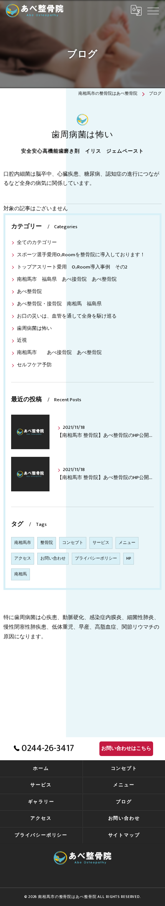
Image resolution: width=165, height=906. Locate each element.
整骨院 (46, 542)
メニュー (127, 542)
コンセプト (72, 542)
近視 (22, 340)
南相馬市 (22, 542)
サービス (100, 542)
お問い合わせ (53, 558)
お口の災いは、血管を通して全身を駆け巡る (67, 316)
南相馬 (20, 574)
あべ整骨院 (29, 292)
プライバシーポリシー (96, 558)
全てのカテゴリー (37, 243)
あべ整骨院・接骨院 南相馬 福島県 (59, 304)
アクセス (22, 558)
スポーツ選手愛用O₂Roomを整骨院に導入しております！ (81, 255)
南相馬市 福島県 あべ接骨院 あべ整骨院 (69, 279)
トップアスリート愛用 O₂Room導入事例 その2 (74, 267)
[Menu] (153, 10)
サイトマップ (124, 835)
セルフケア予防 (34, 365)
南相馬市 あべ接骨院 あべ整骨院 (62, 353)
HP (128, 558)
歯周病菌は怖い (34, 329)
